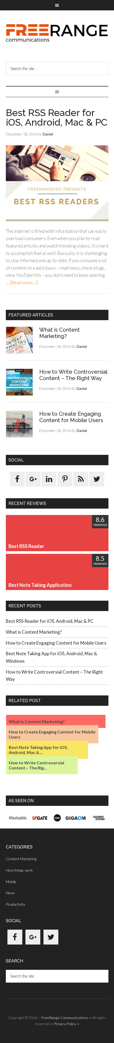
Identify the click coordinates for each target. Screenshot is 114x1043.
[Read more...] (24, 282)
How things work (19, 870)
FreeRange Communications (57, 33)
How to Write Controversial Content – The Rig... (36, 765)
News (10, 893)
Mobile (11, 881)
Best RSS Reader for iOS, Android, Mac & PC (56, 117)
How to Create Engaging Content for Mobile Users (71, 417)
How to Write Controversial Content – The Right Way (73, 375)
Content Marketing (21, 858)
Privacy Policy (65, 1023)
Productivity (15, 904)
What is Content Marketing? (59, 333)
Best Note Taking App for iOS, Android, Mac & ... (38, 750)
